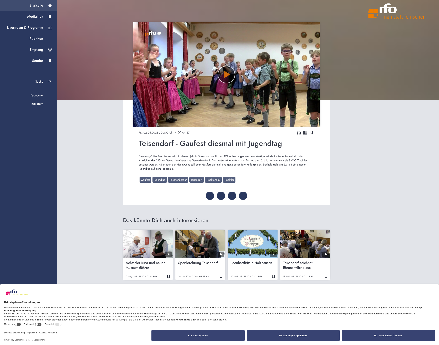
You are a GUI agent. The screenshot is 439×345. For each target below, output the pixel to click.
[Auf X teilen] (221, 196)
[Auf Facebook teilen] (210, 196)
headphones (299, 132)
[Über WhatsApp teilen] (232, 196)
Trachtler (229, 180)
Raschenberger (178, 180)
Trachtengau (213, 180)
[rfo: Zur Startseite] (396, 11)
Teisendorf (196, 180)
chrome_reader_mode (305, 132)
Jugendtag (159, 180)
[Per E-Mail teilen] (243, 196)
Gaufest (145, 180)
